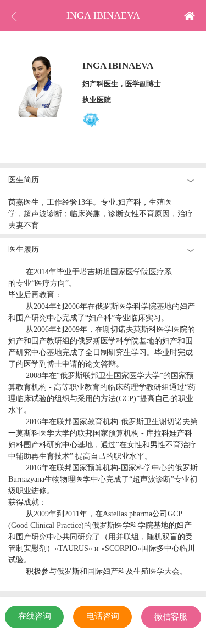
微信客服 (170, 616)
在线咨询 (34, 616)
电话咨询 (102, 616)
